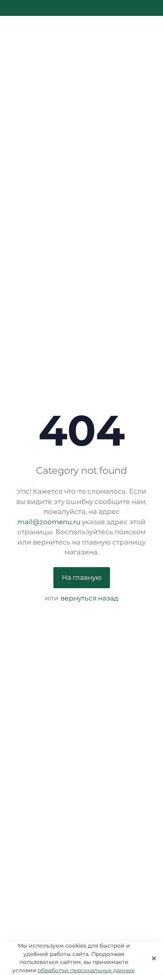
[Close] (151, 958)
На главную (82, 577)
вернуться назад (89, 598)
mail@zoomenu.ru (48, 522)
